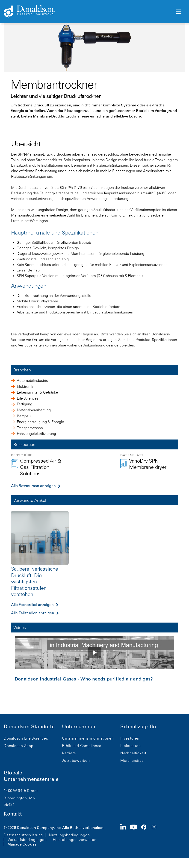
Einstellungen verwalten (74, 839)
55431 (9, 804)
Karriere (69, 753)
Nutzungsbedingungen (69, 835)
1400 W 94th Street (21, 790)
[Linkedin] (125, 835)
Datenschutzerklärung (23, 835)
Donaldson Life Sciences (26, 738)
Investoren (129, 738)
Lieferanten (130, 745)
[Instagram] (156, 835)
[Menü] (178, 12)
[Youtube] (135, 835)
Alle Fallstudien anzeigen (32, 613)
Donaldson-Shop (18, 745)
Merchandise (132, 760)
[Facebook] (146, 835)
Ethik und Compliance (81, 745)
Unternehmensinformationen (88, 738)
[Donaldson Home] (87, 11)
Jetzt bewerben (76, 760)
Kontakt (13, 814)
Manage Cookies (21, 844)
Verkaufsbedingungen (27, 839)
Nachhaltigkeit (133, 753)
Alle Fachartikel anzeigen (32, 604)
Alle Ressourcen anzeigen (33, 485)
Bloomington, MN (19, 798)
